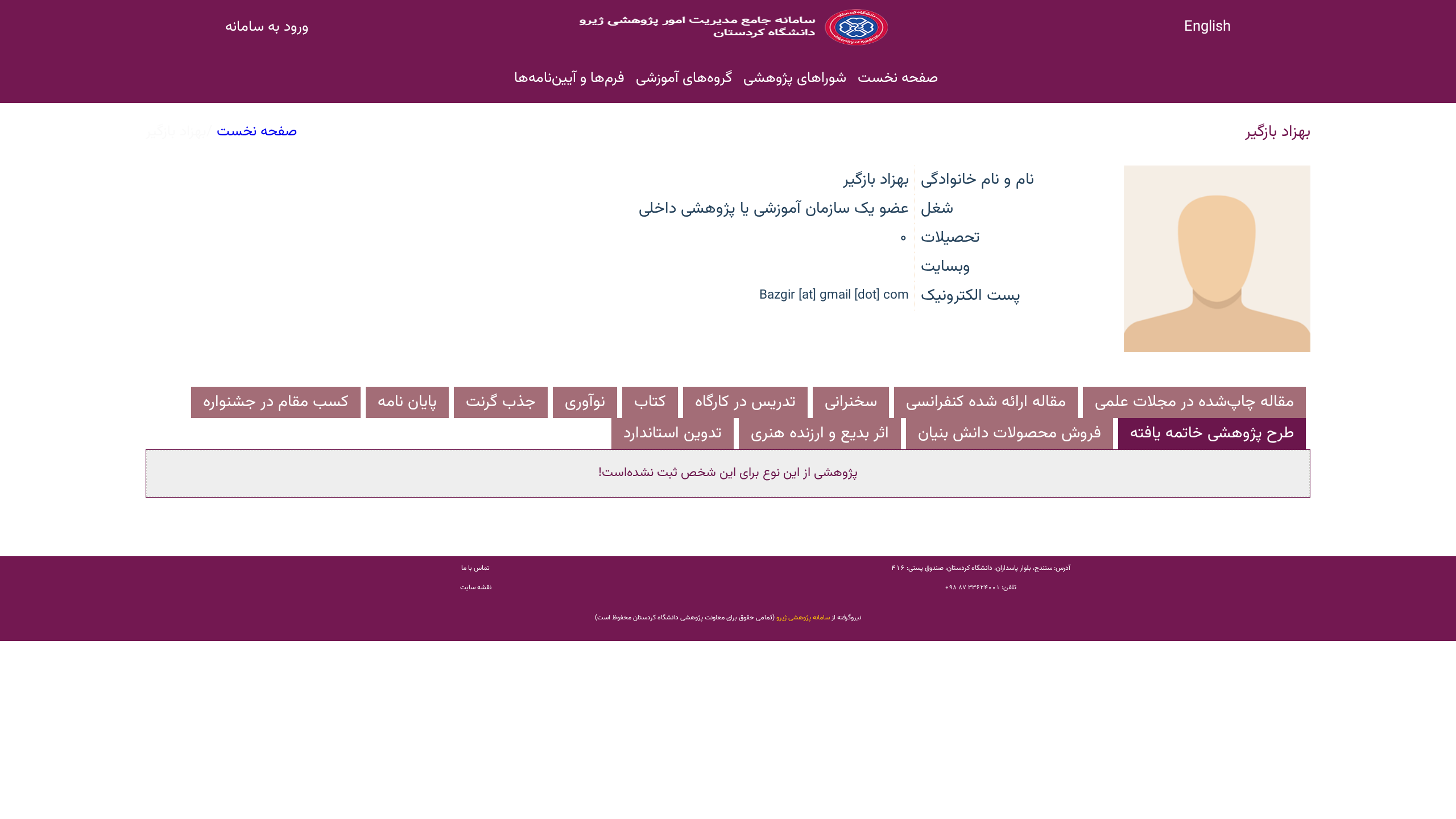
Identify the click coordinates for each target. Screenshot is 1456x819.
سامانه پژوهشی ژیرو (803, 618)
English (1207, 27)
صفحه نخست (898, 78)
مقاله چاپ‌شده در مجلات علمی (1194, 402)
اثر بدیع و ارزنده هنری (820, 433)
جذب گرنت (501, 402)
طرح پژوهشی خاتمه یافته (1212, 433)
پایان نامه (407, 402)
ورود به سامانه (266, 27)
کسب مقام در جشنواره (276, 402)
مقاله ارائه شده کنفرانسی (986, 402)
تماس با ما (475, 568)
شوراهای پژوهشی (794, 78)
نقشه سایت (475, 587)
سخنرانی (851, 402)
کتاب (650, 402)
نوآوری (585, 402)
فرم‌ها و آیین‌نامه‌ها (569, 78)
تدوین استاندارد (672, 433)
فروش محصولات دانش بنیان (1009, 433)
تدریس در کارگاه (745, 402)
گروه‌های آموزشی (684, 78)
